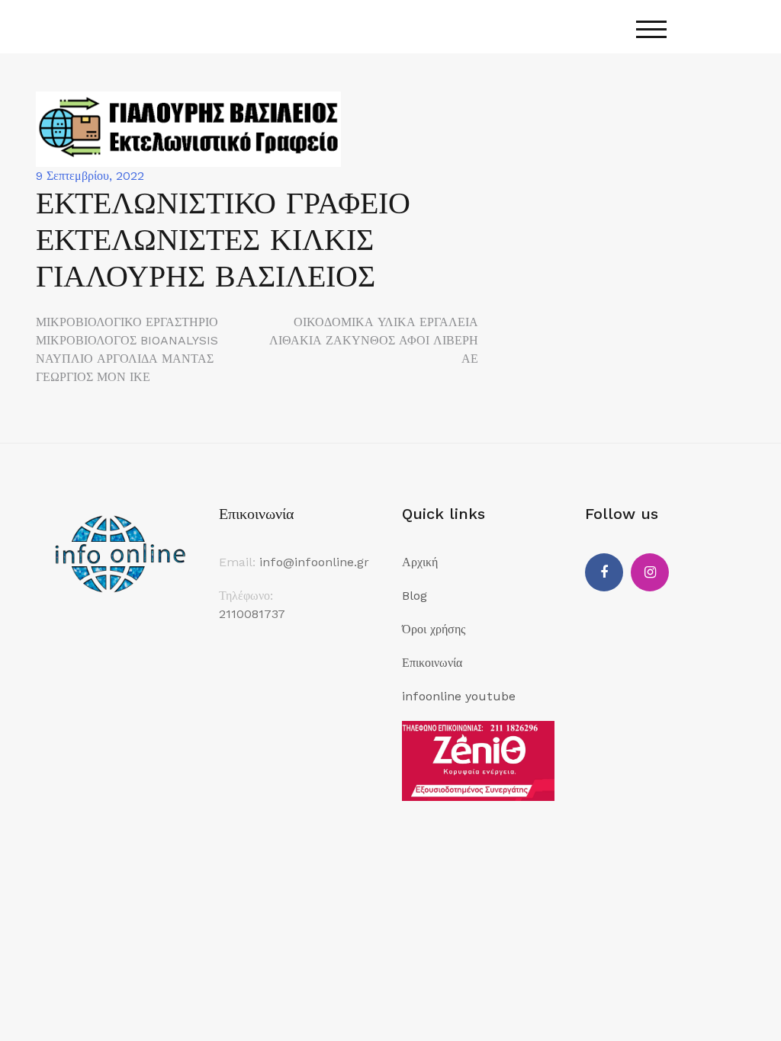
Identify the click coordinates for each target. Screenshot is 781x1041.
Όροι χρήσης (433, 629)
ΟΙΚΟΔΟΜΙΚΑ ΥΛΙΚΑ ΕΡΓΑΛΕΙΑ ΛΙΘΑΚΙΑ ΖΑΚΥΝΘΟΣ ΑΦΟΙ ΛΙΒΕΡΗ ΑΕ (373, 340)
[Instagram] (650, 572)
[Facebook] (604, 572)
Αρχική (420, 562)
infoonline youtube (459, 696)
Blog (414, 595)
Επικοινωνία (432, 662)
